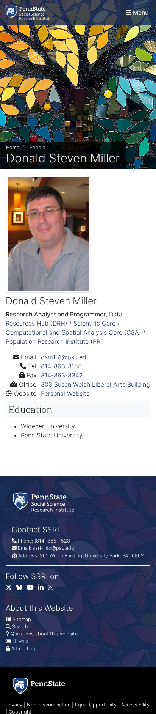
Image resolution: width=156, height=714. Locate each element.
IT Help (20, 641)
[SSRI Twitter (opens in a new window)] (11, 589)
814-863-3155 (61, 366)
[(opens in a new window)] (21, 589)
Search (20, 626)
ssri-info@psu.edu (53, 548)
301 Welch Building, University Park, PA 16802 (92, 555)
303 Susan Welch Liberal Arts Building (95, 384)
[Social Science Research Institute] (30, 12)
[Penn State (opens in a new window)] (39, 685)
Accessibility (135, 705)
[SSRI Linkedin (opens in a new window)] (43, 589)
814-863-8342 (62, 375)
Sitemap (21, 619)
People (37, 147)
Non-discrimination (48, 705)
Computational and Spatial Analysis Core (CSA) (74, 332)
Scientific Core (95, 323)
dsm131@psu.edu (65, 357)
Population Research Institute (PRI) (55, 341)
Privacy (14, 705)
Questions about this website (44, 634)
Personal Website (65, 393)
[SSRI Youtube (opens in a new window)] (32, 589)
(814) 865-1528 (52, 541)
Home (12, 147)
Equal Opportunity (96, 705)
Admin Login (25, 648)
